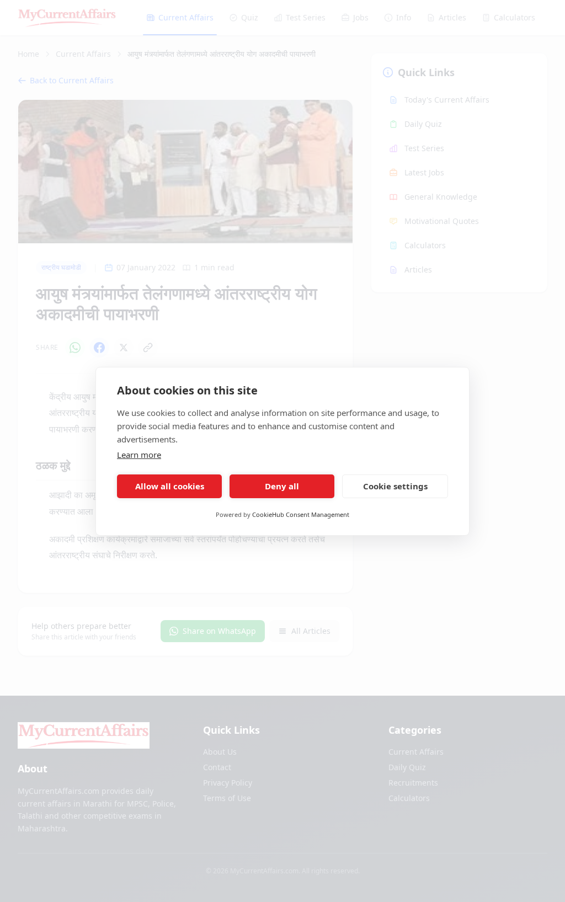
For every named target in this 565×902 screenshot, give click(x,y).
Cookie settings (395, 486)
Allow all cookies (169, 486)
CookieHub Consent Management (300, 514)
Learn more (139, 454)
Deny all (282, 486)
